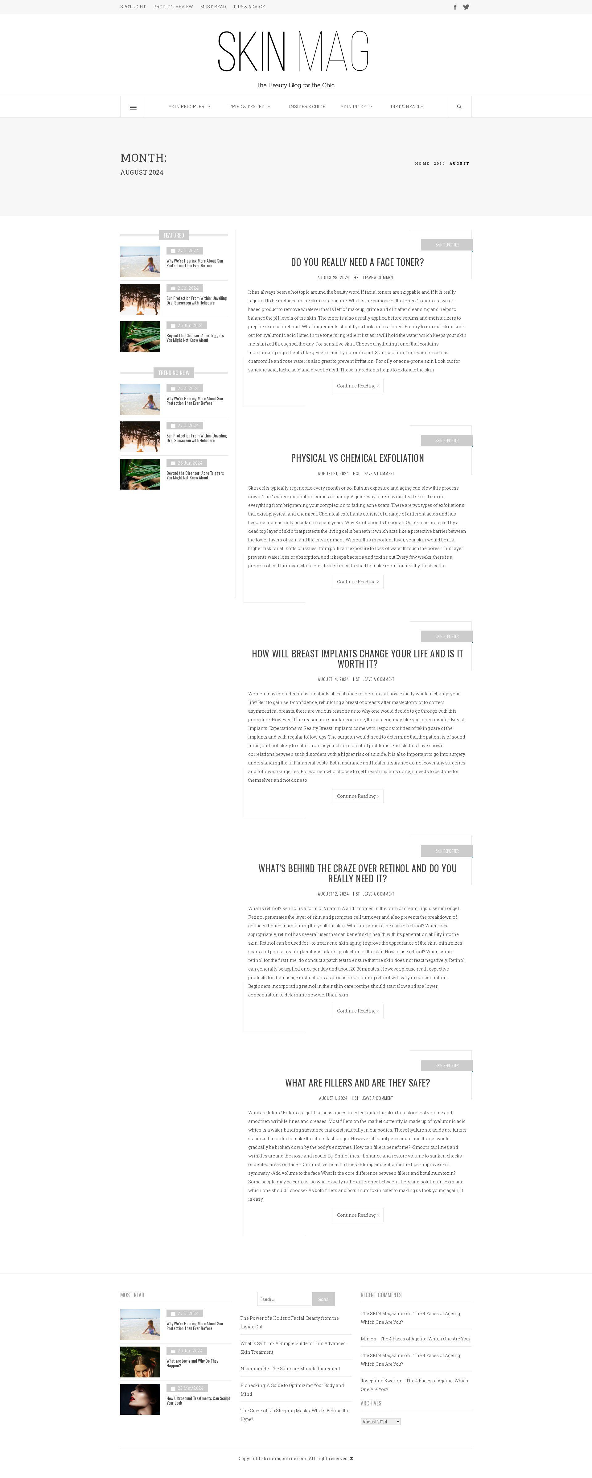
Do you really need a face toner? (357, 262)
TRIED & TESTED (247, 107)
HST (357, 277)
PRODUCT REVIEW (173, 7)
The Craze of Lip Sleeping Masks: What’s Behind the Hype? (294, 1415)
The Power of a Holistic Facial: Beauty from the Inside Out (289, 1322)
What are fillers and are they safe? (357, 1082)
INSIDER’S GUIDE (307, 107)
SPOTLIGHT (133, 7)
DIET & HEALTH (407, 107)
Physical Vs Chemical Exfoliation (357, 458)
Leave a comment (379, 277)
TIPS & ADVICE (249, 7)
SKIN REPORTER (186, 107)
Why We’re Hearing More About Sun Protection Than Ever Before (194, 262)
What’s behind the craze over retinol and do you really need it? (357, 873)
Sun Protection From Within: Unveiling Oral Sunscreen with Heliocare (196, 300)
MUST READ (213, 7)
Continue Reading (356, 386)
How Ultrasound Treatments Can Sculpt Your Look (198, 1400)
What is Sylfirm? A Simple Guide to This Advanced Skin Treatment (293, 1347)
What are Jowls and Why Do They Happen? (192, 1362)
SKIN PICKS (353, 107)
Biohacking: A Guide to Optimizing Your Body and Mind (292, 1389)
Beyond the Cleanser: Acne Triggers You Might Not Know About (195, 337)
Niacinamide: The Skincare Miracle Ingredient (290, 1369)
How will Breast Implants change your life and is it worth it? (357, 658)
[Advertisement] (174, 548)
